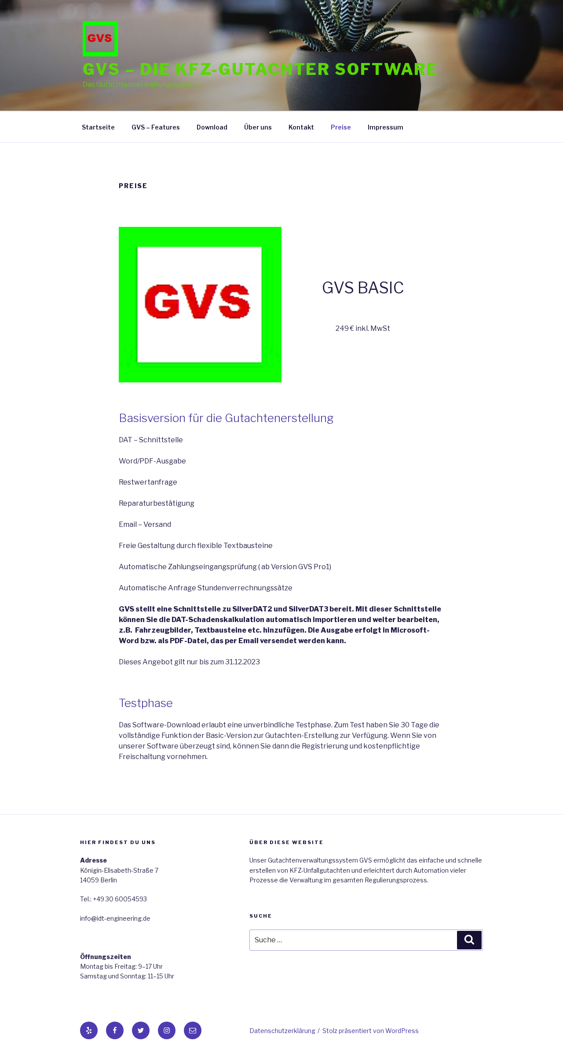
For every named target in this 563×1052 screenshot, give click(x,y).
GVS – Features (156, 127)
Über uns (258, 127)
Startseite (98, 127)
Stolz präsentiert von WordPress (370, 1030)
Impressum (385, 127)
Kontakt (301, 127)
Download (212, 127)
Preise (341, 127)
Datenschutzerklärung (282, 1030)
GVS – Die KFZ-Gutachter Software (261, 69)
